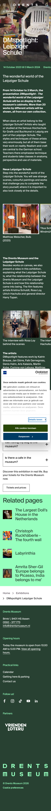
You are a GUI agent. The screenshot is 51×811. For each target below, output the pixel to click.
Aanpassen (23, 436)
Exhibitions (22, 593)
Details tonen (35, 419)
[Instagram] (12, 701)
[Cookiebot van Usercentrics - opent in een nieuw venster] (36, 372)
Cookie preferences (13, 788)
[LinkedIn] (36, 701)
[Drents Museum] (25, 5)
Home (6, 593)
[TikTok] (20, 701)
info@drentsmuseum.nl (16, 626)
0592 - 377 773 (11, 622)
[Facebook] (4, 701)
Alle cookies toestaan (25, 428)
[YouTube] (28, 701)
